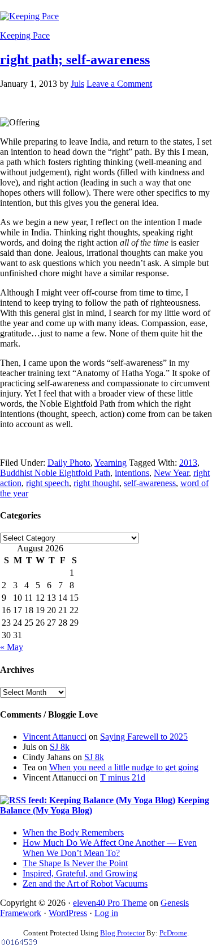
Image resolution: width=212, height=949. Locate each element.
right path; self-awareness (75, 59)
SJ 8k (60, 747)
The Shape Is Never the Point (75, 863)
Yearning (110, 462)
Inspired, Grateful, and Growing (80, 873)
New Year (171, 473)
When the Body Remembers (73, 832)
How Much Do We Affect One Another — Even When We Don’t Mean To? (110, 848)
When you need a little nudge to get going (123, 767)
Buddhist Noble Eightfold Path (55, 473)
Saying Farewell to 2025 (144, 736)
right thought (96, 483)
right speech (47, 483)
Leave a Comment (119, 83)
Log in (106, 913)
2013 (188, 462)
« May (11, 647)
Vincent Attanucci (54, 736)
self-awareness (150, 483)
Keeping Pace (25, 35)
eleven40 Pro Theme (110, 903)
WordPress (68, 913)
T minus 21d (122, 777)
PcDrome (173, 933)
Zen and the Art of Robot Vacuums (85, 883)
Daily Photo (68, 462)
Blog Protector (122, 933)
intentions (132, 473)
